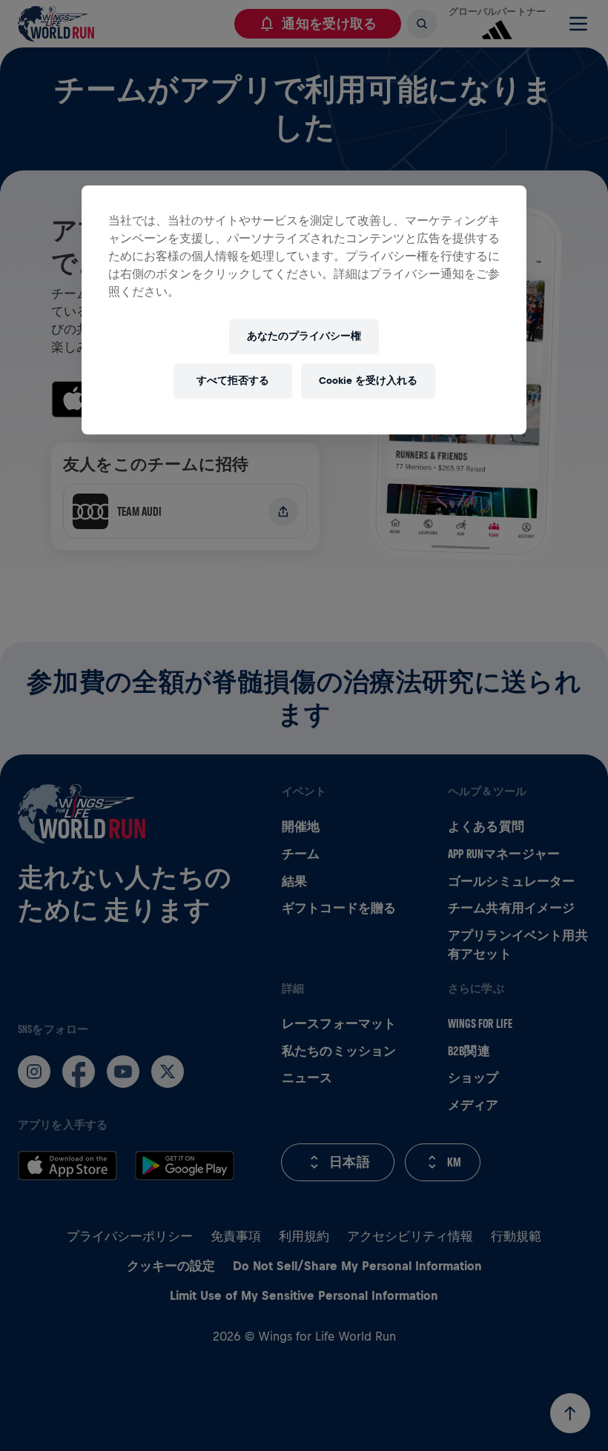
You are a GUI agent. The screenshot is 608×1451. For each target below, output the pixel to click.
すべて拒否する (232, 380)
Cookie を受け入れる (368, 380)
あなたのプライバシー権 (304, 336)
